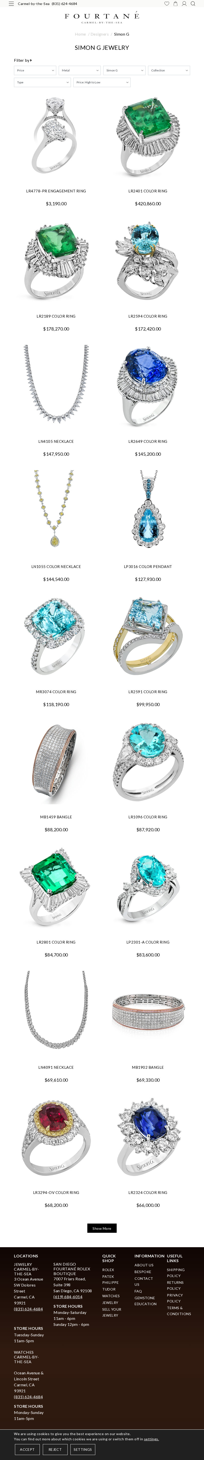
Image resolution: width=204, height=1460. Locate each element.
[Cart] (175, 3)
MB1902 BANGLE (148, 1067)
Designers (100, 34)
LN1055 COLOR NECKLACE (56, 566)
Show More (102, 1228)
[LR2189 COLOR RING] (56, 262)
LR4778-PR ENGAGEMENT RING (56, 191)
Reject (55, 1449)
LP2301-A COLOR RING (148, 942)
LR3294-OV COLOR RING (56, 1192)
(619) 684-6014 (67, 1296)
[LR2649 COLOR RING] (148, 387)
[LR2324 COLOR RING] (148, 1138)
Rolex (108, 1270)
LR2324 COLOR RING (147, 1192)
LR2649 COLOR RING (147, 441)
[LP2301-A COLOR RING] (148, 888)
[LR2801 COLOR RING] (56, 888)
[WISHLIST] (166, 3)
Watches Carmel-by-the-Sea (26, 1357)
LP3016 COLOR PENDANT (148, 566)
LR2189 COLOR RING (56, 316)
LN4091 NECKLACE (56, 1067)
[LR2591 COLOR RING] (148, 637)
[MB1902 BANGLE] (148, 1013)
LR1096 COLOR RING (147, 817)
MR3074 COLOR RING (56, 691)
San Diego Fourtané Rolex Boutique (71, 1269)
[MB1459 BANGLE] (56, 762)
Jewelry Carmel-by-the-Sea (26, 1269)
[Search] (193, 3)
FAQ (138, 1291)
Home (80, 34)
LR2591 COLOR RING (147, 691)
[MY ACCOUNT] (184, 3)
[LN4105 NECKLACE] (56, 387)
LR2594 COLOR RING (147, 316)
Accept (27, 1449)
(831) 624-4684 (64, 3)
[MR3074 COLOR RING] (56, 637)
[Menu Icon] (11, 3)
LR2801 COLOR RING (56, 942)
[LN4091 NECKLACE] (56, 1013)
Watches (111, 1296)
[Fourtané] (102, 16)
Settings (83, 1449)
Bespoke (143, 1272)
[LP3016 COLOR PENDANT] (148, 512)
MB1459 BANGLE (56, 817)
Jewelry (110, 1302)
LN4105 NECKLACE (56, 441)
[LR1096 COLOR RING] (148, 762)
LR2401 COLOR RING (147, 191)
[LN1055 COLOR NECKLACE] (56, 512)
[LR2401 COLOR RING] (148, 136)
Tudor (109, 1289)
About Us (144, 1265)
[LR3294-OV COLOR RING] (56, 1138)
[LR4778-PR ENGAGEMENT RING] (56, 136)
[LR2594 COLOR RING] (148, 262)
